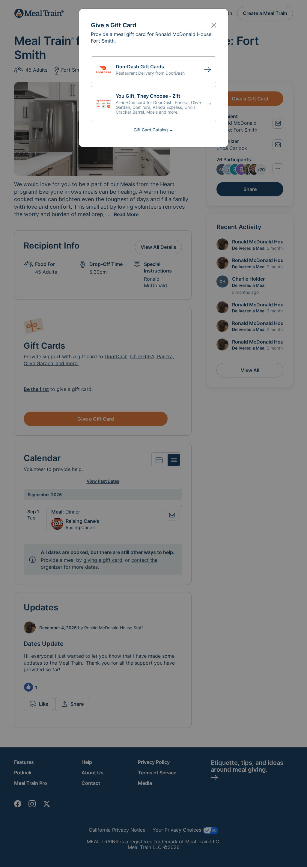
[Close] (214, 25)
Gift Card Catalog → (153, 129)
